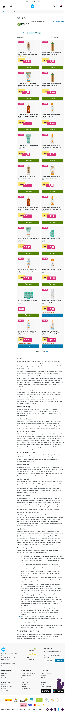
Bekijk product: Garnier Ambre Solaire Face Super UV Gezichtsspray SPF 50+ (52, 302)
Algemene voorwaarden (19, 709)
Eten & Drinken (5, 680)
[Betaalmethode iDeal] (38, 705)
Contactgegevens (46, 673)
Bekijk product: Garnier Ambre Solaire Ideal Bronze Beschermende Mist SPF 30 (52, 55)
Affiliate (43, 678)
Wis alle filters (22, 33)
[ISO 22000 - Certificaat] (47, 700)
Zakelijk (43, 675)
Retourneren (24, 682)
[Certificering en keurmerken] (39, 700)
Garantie (23, 686)
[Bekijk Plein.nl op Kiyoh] (24, 700)
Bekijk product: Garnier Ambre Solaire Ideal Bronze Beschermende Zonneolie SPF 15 (28, 209)
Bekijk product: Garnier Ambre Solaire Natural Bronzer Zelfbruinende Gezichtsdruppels (28, 178)
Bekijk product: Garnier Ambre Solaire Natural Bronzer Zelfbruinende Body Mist (28, 55)
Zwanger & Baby (5, 682)
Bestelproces (25, 680)
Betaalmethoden (26, 675)
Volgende (48, 351)
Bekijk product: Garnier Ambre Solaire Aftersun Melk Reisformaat (28, 147)
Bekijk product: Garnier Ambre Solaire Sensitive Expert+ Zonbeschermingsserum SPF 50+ (28, 271)
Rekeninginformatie (26, 678)
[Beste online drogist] (53, 700)
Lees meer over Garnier (58, 21)
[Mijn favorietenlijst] (54, 6)
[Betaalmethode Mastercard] (34, 705)
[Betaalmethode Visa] (30, 705)
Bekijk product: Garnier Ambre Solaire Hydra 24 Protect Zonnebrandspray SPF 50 (52, 147)
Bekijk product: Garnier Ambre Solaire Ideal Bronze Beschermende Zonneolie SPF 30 (28, 116)
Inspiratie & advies (46, 686)
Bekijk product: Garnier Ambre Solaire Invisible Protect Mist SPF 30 (52, 116)
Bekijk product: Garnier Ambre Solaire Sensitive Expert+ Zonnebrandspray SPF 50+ (52, 333)
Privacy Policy (31, 709)
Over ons (43, 682)
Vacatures (44, 680)
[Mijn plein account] (11, 6)
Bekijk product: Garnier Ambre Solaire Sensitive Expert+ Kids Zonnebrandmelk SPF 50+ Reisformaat (28, 85)
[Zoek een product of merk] (2, 11)
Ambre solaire (34, 33)
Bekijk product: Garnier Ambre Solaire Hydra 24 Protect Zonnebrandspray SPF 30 (52, 209)
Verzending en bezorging (28, 673)
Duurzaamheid (25, 688)
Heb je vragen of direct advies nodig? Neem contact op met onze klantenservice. (9, 656)
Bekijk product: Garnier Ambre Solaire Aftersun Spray (52, 240)
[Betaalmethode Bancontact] (43, 705)
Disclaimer (39, 709)
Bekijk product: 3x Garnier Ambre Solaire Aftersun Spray (28, 302)
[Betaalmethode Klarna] (23, 705)
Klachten (23, 684)
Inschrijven (59, 660)
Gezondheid (4, 678)
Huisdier (3, 688)
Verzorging (4, 673)
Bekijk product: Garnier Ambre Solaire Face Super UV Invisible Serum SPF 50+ (52, 271)
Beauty (3, 675)
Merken (43, 684)
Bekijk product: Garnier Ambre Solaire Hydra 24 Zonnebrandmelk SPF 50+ (52, 178)
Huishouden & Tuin (6, 686)
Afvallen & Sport (5, 691)
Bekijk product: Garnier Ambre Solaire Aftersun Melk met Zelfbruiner (28, 240)
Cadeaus (3, 684)
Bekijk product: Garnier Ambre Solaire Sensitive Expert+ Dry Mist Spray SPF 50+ (28, 333)
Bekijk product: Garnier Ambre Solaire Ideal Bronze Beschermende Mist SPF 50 (52, 85)
